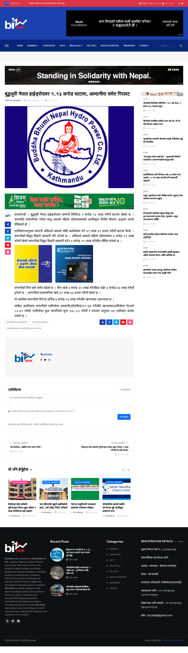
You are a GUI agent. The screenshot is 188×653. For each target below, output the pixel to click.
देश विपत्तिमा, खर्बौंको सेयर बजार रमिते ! (26, 447)
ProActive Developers (172, 640)
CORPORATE (49, 45)
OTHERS (143, 45)
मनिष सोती (108, 512)
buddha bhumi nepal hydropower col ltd (24, 328)
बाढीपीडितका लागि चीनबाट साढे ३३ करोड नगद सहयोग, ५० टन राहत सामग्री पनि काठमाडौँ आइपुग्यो (162, 177)
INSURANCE (129, 45)
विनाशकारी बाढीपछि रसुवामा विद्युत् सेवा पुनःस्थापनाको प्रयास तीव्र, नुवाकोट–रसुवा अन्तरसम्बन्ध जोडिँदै (160, 216)
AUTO (62, 45)
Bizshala (46, 354)
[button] (123, 469)
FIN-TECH (91, 45)
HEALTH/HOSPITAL (110, 45)
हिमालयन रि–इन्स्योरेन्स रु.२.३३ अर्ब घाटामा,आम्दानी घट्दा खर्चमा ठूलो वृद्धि (78, 552)
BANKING (31, 45)
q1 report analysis (40, 322)
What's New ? (76, 45)
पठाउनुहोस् (124, 417)
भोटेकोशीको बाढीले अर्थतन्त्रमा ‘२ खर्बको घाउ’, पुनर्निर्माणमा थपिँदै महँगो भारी (78, 570)
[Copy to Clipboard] (8, 252)
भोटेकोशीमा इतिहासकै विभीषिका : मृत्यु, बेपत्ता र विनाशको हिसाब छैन (47, 3)
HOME (20, 45)
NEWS (145, 135)
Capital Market (13, 100)
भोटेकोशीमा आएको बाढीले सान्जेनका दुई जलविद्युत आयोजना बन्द (82, 508)
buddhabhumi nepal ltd (17, 322)
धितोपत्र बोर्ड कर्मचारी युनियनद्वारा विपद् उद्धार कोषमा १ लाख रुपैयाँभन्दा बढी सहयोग (104, 448)
